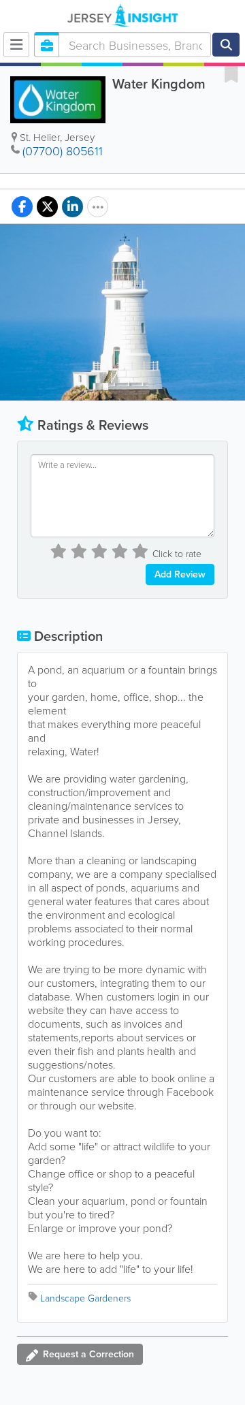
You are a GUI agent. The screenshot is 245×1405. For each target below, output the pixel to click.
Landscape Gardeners (85, 1297)
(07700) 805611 (62, 150)
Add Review (180, 574)
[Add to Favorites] (231, 73)
